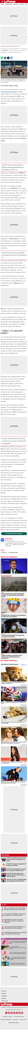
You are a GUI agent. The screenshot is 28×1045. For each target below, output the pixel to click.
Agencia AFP (17, 46)
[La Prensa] (6, 1004)
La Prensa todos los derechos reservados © (14, 1007)
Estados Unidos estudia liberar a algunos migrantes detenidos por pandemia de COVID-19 (13, 167)
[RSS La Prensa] (22, 1013)
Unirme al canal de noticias (15, 533)
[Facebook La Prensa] (6, 1013)
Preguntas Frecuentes (13, 1022)
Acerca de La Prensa (7, 1016)
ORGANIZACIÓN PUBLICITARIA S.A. (14, 1009)
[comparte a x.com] (8, 58)
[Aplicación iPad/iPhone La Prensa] (17, 1013)
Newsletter (15, 1019)
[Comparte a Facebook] (5, 58)
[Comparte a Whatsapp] (2, 58)
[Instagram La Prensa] (11, 1013)
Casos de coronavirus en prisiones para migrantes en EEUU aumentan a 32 (14, 255)
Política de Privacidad (19, 1016)
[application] (14, 566)
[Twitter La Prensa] (9, 1013)
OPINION (3, 998)
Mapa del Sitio (23, 1019)
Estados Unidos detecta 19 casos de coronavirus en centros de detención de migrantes (14, 441)
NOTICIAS (3, 991)
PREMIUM (4, 996)
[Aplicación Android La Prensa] (19, 1013)
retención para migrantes (9, 92)
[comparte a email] (11, 58)
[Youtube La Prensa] (14, 1013)
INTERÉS (3, 993)
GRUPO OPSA (4, 1001)
